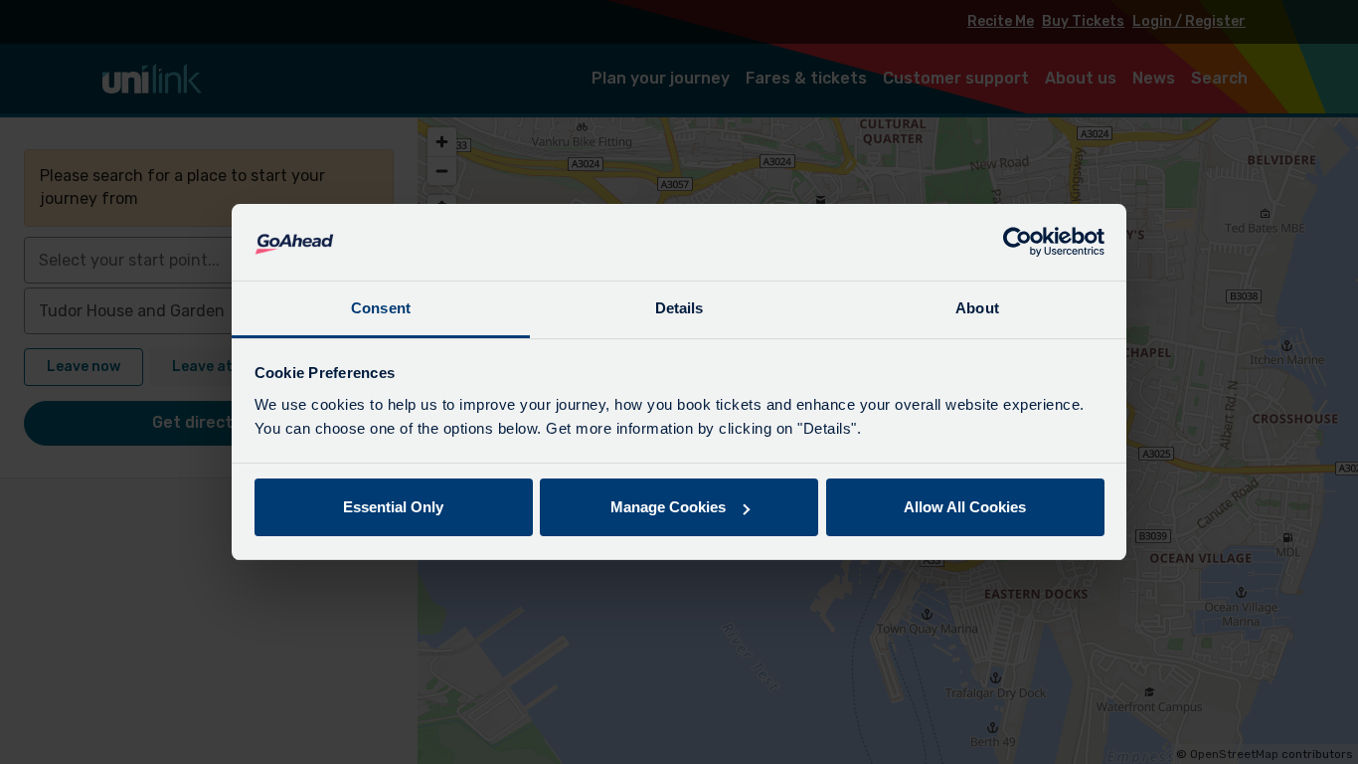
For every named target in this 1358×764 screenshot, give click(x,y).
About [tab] (977, 307)
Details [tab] (679, 307)
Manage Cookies (668, 506)
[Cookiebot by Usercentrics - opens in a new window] (1017, 243)
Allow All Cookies (965, 506)
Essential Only (393, 506)
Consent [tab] (381, 307)
